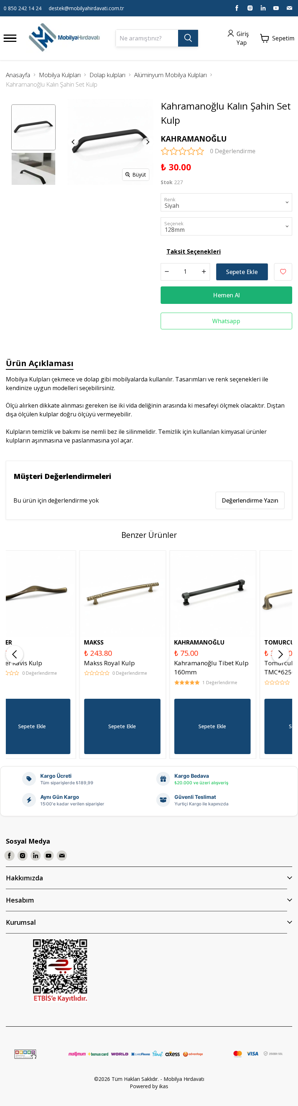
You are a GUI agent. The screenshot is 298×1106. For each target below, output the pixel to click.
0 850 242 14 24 (22, 8)
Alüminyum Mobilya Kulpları (170, 75)
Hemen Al (226, 295)
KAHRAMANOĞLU (194, 139)
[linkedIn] (263, 8)
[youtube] (276, 8)
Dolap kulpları (107, 75)
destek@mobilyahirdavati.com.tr (86, 8)
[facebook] (237, 8)
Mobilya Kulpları (60, 75)
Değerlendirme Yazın (250, 500)
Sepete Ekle (242, 272)
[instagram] (250, 8)
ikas (163, 1086)
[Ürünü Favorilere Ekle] (283, 272)
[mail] (289, 8)
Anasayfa (18, 75)
